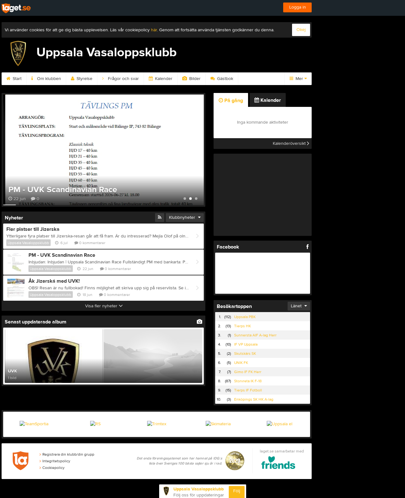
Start (16, 79)
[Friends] (278, 463)
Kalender (163, 79)
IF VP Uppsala (246, 344)
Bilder (194, 79)
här (154, 30)
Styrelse (83, 79)
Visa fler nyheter (102, 306)
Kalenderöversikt (290, 143)
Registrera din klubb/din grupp (68, 454)
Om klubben (48, 79)
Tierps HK (242, 326)
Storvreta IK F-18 (248, 381)
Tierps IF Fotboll (248, 390)
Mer (299, 79)
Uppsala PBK (245, 316)
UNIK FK (241, 362)
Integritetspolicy (56, 461)
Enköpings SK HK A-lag (253, 399)
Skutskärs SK (245, 353)
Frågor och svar (123, 79)
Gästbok (224, 79)
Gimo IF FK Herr (247, 371)
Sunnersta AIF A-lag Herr (255, 335)
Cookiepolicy (53, 467)
